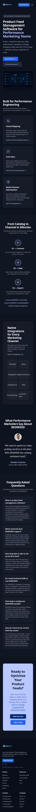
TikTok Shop (27, 47)
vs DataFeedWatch (8, 806)
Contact (21, 799)
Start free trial (24, 5)
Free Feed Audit (24, 775)
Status (4, 788)
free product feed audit (17, 634)
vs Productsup (6, 796)
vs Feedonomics (7, 801)
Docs (21, 783)
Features (4, 775)
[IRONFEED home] (7, 4)
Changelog (5, 785)
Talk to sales (18, 722)
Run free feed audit (11, 64)
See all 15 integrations (13, 203)
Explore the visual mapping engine (17, 140)
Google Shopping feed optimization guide (18, 707)
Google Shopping (24, 537)
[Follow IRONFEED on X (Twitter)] (3, 764)
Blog (20, 780)
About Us (22, 796)
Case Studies (23, 778)
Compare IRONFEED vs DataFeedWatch (16, 303)
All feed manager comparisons (18, 306)
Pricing (4, 783)
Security (21, 801)
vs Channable (6, 804)
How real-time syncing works (15, 170)
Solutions (5, 780)
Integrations (5, 778)
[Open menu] (32, 4)
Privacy (21, 804)
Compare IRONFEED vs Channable (16, 300)
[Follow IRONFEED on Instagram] (6, 764)
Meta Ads (15, 47)
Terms (21, 806)
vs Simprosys (6, 799)
